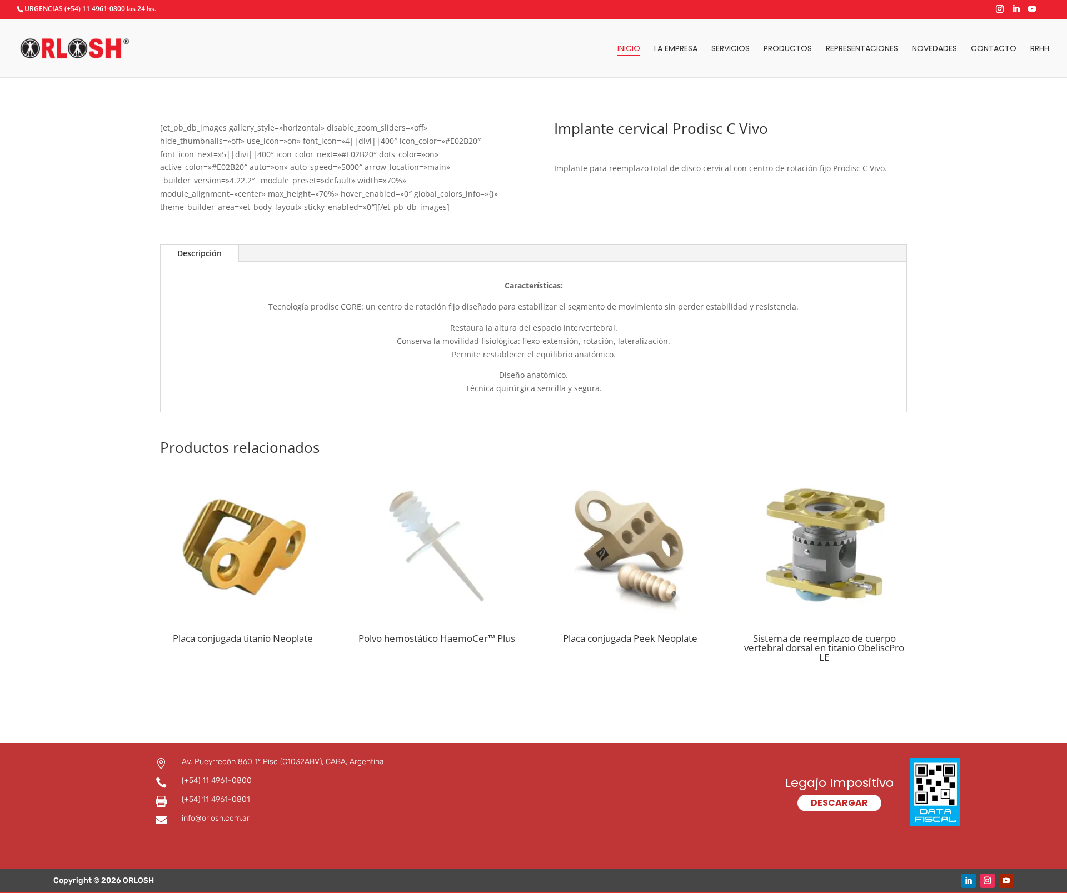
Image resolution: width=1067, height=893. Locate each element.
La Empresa (675, 49)
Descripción (199, 253)
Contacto (993, 49)
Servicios (730, 49)
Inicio (628, 49)
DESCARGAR (839, 802)
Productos (788, 49)
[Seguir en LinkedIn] (968, 881)
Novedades (934, 49)
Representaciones (862, 49)
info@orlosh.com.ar (216, 818)
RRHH (1039, 49)
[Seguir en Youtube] (1006, 881)
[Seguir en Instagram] (987, 881)
